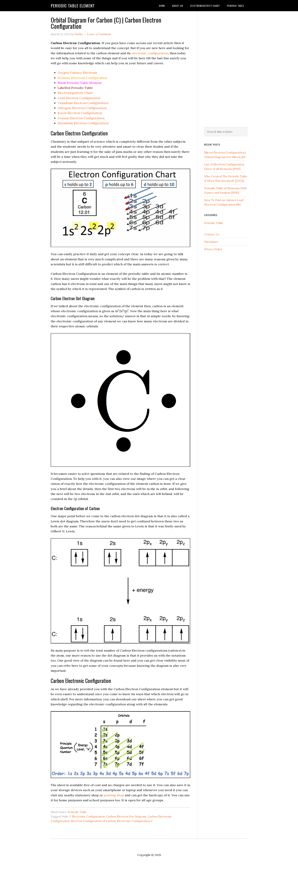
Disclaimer (211, 241)
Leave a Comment (99, 34)
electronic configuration (149, 53)
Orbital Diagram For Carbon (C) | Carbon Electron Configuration (106, 22)
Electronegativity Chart (75, 93)
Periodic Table (77, 812)
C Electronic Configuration (87, 816)
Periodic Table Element (73, 5)
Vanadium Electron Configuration (83, 103)
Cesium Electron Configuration (81, 118)
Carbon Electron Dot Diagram (126, 816)
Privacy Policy (213, 249)
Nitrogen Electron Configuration (82, 108)
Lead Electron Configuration (79, 98)
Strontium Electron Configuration (83, 123)
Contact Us (211, 234)
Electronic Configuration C (135, 821)
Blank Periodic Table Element (80, 83)
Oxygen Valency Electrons (77, 73)
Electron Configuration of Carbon (93, 821)
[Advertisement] (225, 68)
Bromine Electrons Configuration (82, 78)
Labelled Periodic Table (75, 88)
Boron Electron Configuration (80, 113)
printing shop (114, 795)
